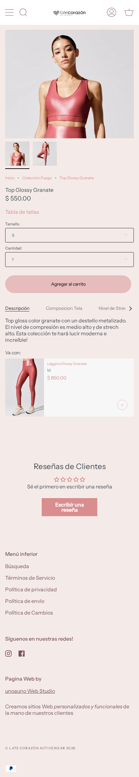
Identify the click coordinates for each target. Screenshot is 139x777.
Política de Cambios (29, 612)
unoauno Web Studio (30, 691)
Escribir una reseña (69, 507)
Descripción (17, 308)
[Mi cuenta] (111, 12)
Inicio (10, 177)
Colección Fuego (37, 177)
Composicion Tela (64, 308)
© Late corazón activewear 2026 (40, 748)
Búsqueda (17, 566)
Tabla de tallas (22, 212)
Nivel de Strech (114, 308)
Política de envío (24, 601)
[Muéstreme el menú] (10, 12)
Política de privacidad (31, 589)
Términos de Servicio (30, 578)
